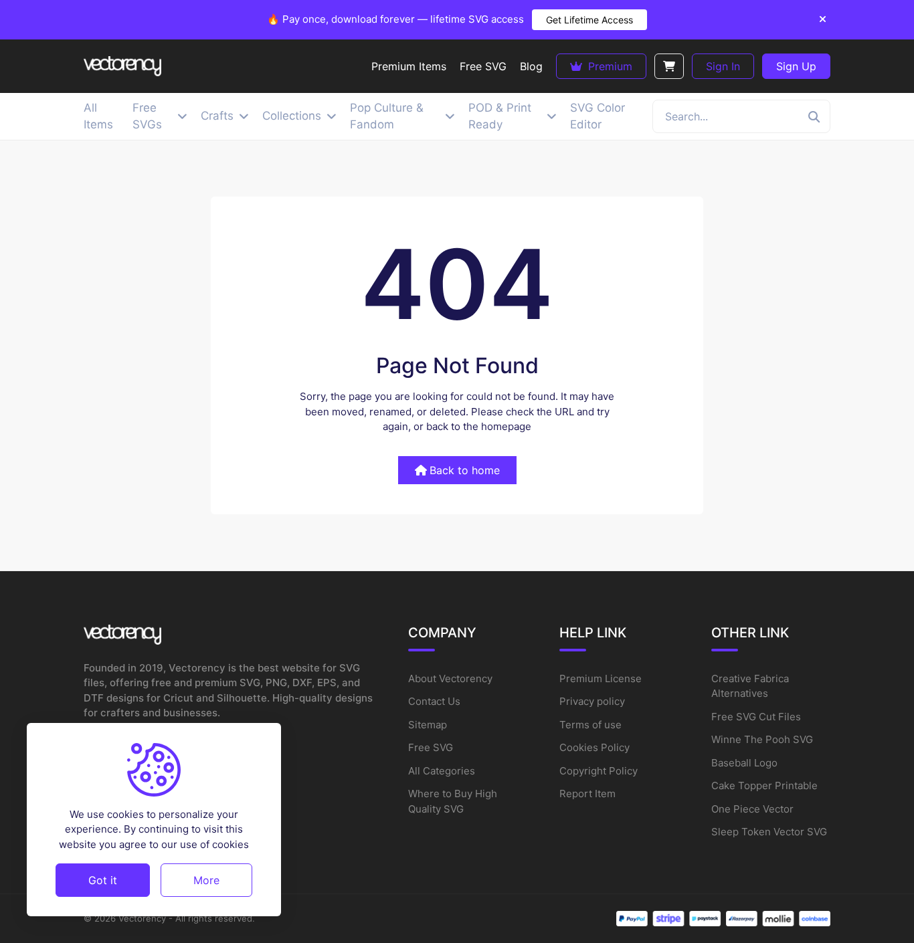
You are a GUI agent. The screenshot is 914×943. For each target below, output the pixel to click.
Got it (102, 879)
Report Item (587, 793)
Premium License (600, 678)
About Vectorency (450, 678)
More (206, 879)
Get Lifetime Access (589, 19)
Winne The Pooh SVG (762, 739)
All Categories (441, 770)
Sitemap (427, 724)
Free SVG (430, 747)
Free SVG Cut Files (756, 716)
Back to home (465, 470)
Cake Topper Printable (764, 785)
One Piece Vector (752, 809)
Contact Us (434, 701)
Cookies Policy (594, 747)
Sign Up (796, 66)
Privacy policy (592, 701)
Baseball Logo (744, 762)
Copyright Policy (598, 770)
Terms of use (590, 724)
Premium (608, 66)
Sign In (723, 66)
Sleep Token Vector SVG (769, 831)
